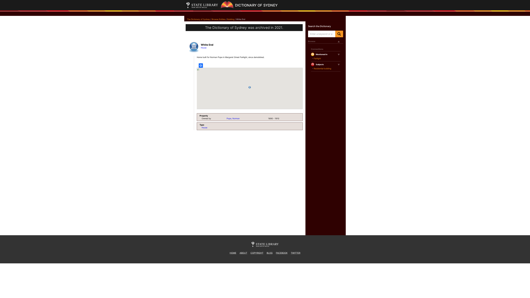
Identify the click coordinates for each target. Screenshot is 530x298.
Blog (270, 253)
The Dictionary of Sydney (198, 19)
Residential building (322, 68)
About (243, 253)
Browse (311, 41)
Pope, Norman (233, 118)
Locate (201, 65)
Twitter (295, 253)
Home (233, 253)
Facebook (281, 253)
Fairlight (317, 58)
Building (230, 19)
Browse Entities (218, 19)
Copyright (257, 253)
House (203, 47)
